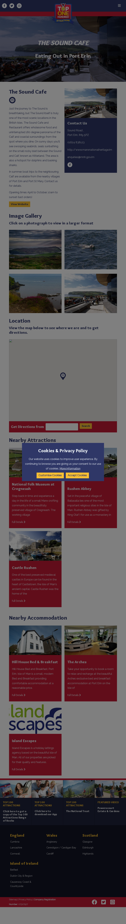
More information (70, 468)
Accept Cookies (77, 475)
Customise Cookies (50, 475)
